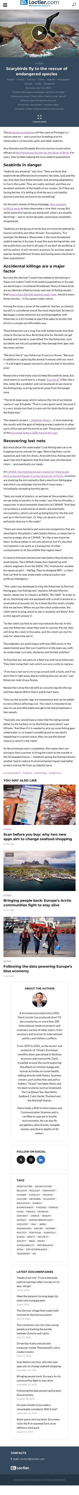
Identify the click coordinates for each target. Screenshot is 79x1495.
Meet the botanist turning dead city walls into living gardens (37, 1298)
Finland (41, 1207)
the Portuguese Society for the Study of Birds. (43, 152)
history (21, 1220)
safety (31, 1236)
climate (21, 1194)
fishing (27, 773)
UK (34, 1253)
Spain (32, 1241)
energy (37, 1203)
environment (12, 773)
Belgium (22, 1190)
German (31, 79)
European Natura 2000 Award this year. (34, 432)
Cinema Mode (40, 122)
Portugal (41, 773)
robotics (55, 773)
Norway (50, 1228)
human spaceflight (41, 1220)
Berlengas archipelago (21, 132)
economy (49, 1198)
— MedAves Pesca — (41, 420)
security (43, 1236)
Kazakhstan (24, 1228)
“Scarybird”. (53, 379)
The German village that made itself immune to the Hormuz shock (37, 1312)
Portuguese (63, 79)
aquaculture (43, 1186)
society (21, 1241)
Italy (34, 1224)
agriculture (24, 1186)
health (46, 1215)
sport (41, 1241)
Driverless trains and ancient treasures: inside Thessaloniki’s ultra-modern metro (39, 1347)
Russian (28, 83)
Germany (22, 1215)
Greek (38, 83)
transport (23, 1253)
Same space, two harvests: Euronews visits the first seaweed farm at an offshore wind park (38, 1423)
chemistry (49, 1190)
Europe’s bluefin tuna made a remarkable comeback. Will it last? (37, 1407)
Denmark (35, 1198)
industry (22, 1224)
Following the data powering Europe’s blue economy (37, 968)
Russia (21, 1236)
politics (22, 1232)
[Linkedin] (41, 1159)
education (23, 1203)
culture (22, 1198)
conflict (34, 1194)
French (21, 79)
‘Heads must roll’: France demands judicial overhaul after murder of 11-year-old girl (38, 1282)
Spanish (51, 79)
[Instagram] (31, 1159)
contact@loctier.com (32, 1458)
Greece (35, 1215)
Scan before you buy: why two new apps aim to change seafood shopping (37, 836)
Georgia (43, 1211)
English (11, 79)
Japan (42, 1224)
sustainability (26, 1245)
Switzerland (45, 1245)
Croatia (48, 1194)
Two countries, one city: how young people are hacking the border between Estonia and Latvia (37, 1329)
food (20, 1211)
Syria (20, 1249)
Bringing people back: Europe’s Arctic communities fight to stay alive (37, 902)
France (30, 1211)
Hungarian (49, 83)
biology (35, 1190)
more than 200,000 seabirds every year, (34, 294)
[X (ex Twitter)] (21, 1159)
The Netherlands (36, 1249)
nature (38, 1228)
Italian (41, 79)
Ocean (39, 63)
